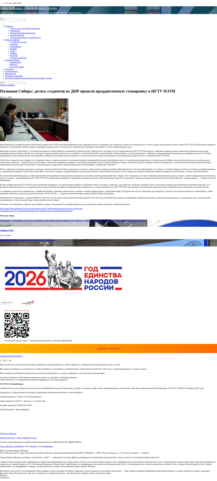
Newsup (33, 446)
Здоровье (14, 44)
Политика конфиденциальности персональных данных (28, 78)
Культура (14, 56)
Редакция (9, 26)
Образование (15, 46)
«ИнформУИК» (7, 230)
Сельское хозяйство (18, 58)
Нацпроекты (10, 74)
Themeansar (48, 446)
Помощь (13, 53)
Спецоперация (11, 71)
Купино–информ (12, 40)
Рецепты (13, 65)
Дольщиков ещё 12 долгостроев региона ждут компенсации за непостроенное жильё (36, 211)
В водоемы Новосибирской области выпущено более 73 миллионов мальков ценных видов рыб (41, 208)
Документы (15, 31)
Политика (9, 69)
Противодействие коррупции (22, 33)
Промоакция (15, 62)
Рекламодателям (17, 35)
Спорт (12, 51)
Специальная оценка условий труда (25, 37)
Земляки (13, 49)
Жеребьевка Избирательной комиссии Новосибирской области (28, 240)
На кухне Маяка (17, 67)
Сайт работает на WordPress (12, 446)
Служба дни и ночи (18, 42)
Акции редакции (12, 60)
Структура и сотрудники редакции (25, 28)
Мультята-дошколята (14, 76)
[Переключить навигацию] (1, 17)
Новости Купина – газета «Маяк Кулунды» (28, 8)
